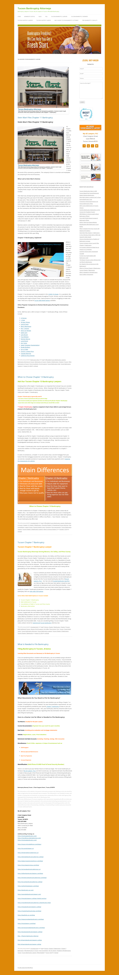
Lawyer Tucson (29, 527)
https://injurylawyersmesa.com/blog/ (28, 865)
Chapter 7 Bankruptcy (54, 627)
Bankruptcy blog (34, 360)
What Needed (40, 952)
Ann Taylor (24, 343)
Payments (48, 527)
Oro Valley (46, 629)
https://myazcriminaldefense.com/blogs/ (29, 844)
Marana (33, 629)
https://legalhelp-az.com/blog (26, 915)
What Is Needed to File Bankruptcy (33, 644)
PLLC (58, 629)
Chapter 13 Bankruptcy (53, 362)
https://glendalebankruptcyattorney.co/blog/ (31, 857)
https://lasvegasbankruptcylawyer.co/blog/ (30, 932)
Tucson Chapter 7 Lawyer (43, 20)
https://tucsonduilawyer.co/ (26, 848)
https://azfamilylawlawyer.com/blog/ (28, 886)
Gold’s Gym (24, 333)
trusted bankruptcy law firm (61, 581)
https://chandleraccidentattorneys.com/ (29, 838)
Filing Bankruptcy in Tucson (31, 950)
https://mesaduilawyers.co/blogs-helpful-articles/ (32, 898)
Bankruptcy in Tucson (40, 362)
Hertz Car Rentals (26, 330)
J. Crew (23, 320)
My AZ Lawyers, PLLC (30, 771)
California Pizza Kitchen (28, 355)
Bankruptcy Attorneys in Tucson (26, 362)
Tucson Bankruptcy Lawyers (59, 16)
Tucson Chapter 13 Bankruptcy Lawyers (32, 529)
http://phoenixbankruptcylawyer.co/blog (29, 944)
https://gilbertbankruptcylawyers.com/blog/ (30, 873)
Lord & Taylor (25, 324)
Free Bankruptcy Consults (89, 20)
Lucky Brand (24, 341)
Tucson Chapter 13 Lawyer (25, 20)
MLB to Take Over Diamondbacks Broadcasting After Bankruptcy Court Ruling (89, 224)
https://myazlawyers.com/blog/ (27, 923)
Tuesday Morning (26, 353)
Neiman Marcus (25, 339)
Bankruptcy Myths (29, 16)
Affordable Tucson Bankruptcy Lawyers (55, 360)
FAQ (46, 16)
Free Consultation (34, 364)
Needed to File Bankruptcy (64, 950)
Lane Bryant (24, 335)
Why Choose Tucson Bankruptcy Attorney (66, 20)
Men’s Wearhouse (26, 326)
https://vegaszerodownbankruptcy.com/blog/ (31, 919)
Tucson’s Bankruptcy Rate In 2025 (88, 191)
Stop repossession (56, 527)
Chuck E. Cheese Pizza (27, 351)
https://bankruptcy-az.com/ (26, 890)
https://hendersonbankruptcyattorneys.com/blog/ (32, 877)
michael (36, 366)
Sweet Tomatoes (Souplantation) (30, 345)
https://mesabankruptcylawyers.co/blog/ (29, 907)
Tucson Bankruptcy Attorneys (34, 8)
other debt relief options (36, 591)
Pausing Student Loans (39, 527)
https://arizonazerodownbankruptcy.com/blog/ (31, 927)
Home (19, 16)
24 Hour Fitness (25, 322)
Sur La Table (24, 349)
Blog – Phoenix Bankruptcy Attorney (28, 936)
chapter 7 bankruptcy (52, 706)
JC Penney (24, 318)
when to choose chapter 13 (50, 529)
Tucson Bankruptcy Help (53, 364)
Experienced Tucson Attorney (60, 525)
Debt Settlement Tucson (24, 629)
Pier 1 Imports (25, 328)
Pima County (52, 629)
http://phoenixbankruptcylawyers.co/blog (30, 940)
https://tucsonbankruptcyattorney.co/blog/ (30, 882)
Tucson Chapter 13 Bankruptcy (61, 631)
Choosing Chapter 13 (47, 525)
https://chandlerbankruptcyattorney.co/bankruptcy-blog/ (34, 902)
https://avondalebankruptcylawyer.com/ (29, 894)
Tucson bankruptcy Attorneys (29, 631)
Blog (40, 16)
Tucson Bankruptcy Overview (79, 16)
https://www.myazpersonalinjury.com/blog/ (30, 861)
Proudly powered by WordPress (25, 967)
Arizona (46, 627)
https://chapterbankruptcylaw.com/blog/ (29, 911)
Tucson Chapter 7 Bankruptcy (31, 542)
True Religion (25, 337)
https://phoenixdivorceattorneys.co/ (28, 852)
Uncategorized (34, 523)
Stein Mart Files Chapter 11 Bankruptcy (35, 117)
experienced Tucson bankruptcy (42, 623)
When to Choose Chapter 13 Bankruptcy (36, 377)
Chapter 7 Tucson (63, 362)
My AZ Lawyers (43, 364)
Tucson (62, 629)
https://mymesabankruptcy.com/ (27, 836)
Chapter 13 (26, 525)
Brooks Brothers (25, 347)
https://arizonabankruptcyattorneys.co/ (29, 869)
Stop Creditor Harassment (86, 274)
